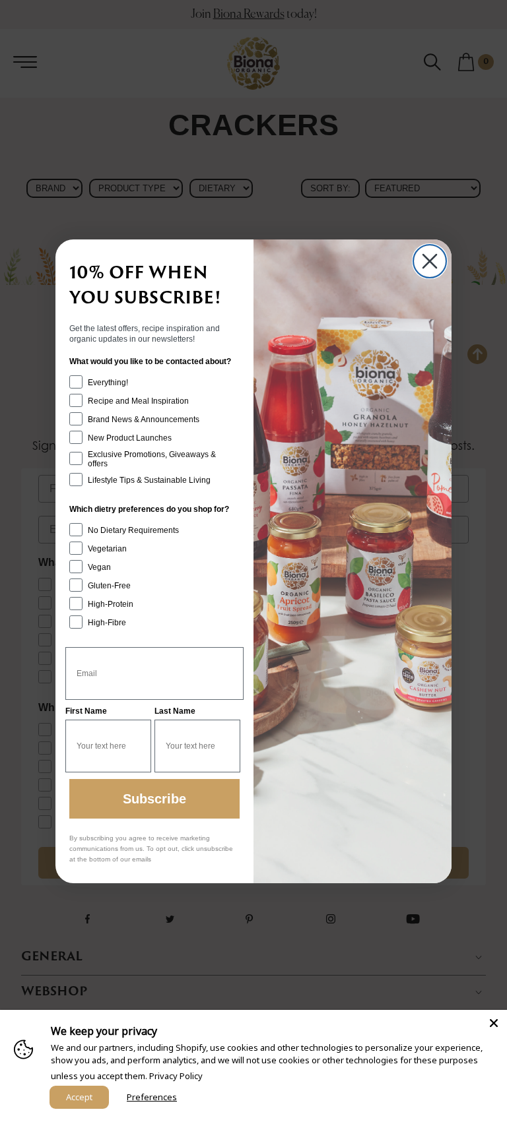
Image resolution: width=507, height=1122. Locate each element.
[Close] (493, 1023)
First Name (86, 711)
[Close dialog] (429, 261)
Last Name (174, 711)
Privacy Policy (176, 1076)
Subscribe (154, 799)
